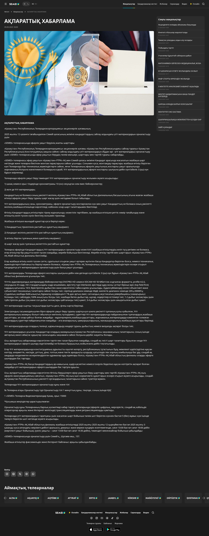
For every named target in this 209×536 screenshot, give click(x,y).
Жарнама (119, 523)
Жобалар (163, 4)
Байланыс (108, 523)
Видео (184, 4)
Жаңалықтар (129, 4)
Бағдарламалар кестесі (147, 4)
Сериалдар (174, 4)
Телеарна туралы (94, 523)
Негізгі (6, 12)
